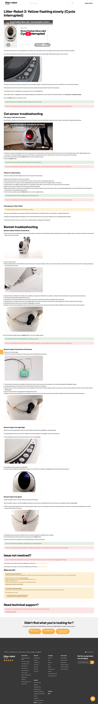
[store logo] (11, 3)
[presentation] (46, 679)
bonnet (57, 559)
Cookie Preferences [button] (52, 673)
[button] (89, 652)
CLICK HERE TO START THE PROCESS (14, 584)
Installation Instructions (22, 595)
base (65, 559)
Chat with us (35, 630)
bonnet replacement (41, 563)
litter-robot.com (24, 578)
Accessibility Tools (52, 675)
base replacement (42, 566)
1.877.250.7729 (49, 630)
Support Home (89, 3)
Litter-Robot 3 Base (11, 596)
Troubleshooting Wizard (10, 611)
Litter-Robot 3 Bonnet (12, 595)
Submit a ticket (63, 631)
